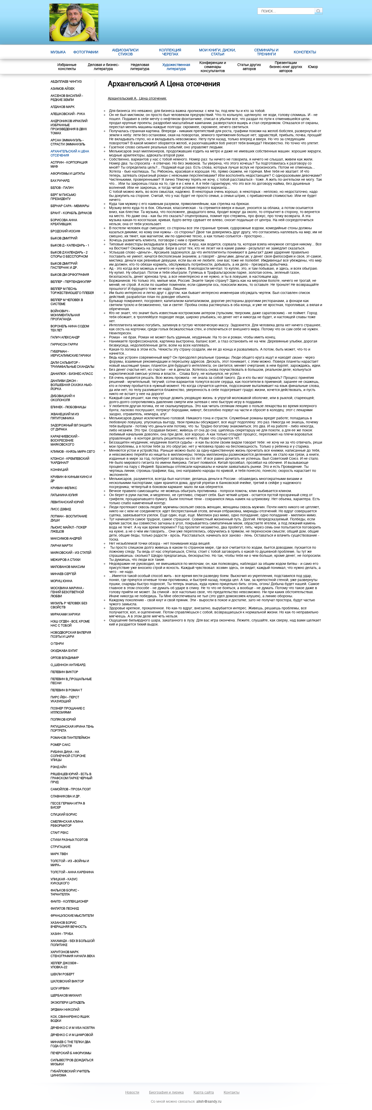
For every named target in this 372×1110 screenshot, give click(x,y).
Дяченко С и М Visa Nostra (73, 1028)
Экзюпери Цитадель (68, 1002)
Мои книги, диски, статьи (217, 52)
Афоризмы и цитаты (68, 173)
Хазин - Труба (62, 934)
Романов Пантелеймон (70, 737)
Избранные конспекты (66, 67)
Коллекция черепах (170, 52)
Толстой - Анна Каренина (72, 872)
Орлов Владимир (65, 658)
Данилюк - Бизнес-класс (72, 374)
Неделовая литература (139, 67)
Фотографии (85, 52)
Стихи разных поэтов (69, 840)
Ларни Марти (62, 545)
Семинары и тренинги (266, 52)
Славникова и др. (65, 796)
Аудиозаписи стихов (125, 52)
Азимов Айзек (63, 88)
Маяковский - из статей (71, 552)
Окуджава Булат (64, 651)
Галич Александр (65, 337)
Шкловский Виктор (67, 981)
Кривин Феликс (64, 488)
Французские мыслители (72, 915)
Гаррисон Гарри (64, 344)
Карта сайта (204, 1092)
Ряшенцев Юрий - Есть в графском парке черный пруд (71, 778)
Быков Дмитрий (64, 238)
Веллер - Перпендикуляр (71, 282)
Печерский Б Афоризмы (71, 1053)
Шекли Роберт (62, 974)
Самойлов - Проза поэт (71, 789)
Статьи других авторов (249, 67)
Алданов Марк (63, 107)
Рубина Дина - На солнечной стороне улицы (68, 756)
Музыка (58, 52)
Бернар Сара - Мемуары (70, 206)
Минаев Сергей (63, 574)
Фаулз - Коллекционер (69, 901)
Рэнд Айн (59, 767)
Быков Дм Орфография (70, 274)
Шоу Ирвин (60, 988)
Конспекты (305, 52)
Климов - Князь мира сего (73, 451)
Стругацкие (60, 847)
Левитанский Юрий (67, 502)
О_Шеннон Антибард (68, 665)
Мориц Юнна (61, 581)
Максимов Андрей (66, 538)
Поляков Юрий (63, 719)
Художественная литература (176, 67)
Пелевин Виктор (64, 672)
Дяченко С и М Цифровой (72, 1035)
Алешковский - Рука (68, 114)
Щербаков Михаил (66, 995)
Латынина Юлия (64, 495)
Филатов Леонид (65, 908)
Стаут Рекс (60, 833)
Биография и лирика (166, 1092)
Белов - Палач (62, 188)
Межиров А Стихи (65, 560)
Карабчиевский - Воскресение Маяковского (65, 440)
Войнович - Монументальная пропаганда (65, 315)
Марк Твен (59, 854)
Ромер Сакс (61, 745)
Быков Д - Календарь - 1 (70, 245)
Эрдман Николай (65, 1009)
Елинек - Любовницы (68, 407)
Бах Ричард (60, 180)
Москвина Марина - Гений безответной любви (67, 592)
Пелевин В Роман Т (66, 690)
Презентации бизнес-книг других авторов (286, 67)
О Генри (57, 643)
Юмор (313, 67)
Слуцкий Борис (64, 814)
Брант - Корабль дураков (71, 213)
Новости (132, 1092)
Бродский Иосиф (65, 231)
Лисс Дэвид (61, 509)
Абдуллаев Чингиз (66, 81)
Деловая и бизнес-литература (103, 67)
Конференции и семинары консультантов (212, 67)
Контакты (231, 1092)
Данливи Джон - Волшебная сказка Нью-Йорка (71, 385)
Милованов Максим (68, 567)
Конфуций (59, 470)
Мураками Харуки (65, 614)
